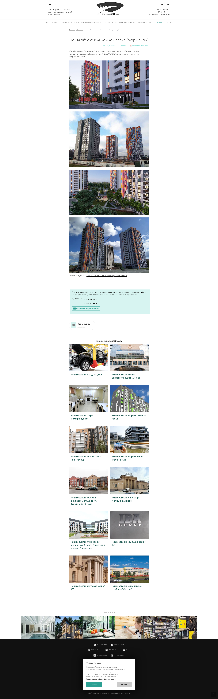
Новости (168, 22)
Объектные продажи (70, 22)
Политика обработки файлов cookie (101, 679)
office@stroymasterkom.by (159, 14)
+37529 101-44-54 (90, 303)
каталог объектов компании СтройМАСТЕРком (107, 276)
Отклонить (124, 684)
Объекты (158, 22)
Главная (72, 30)
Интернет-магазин (127, 22)
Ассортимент (52, 22)
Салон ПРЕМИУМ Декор (91, 22)
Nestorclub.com (123, 693)
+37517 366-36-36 (90, 299)
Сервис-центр (110, 22)
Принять (94, 684)
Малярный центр (145, 22)
